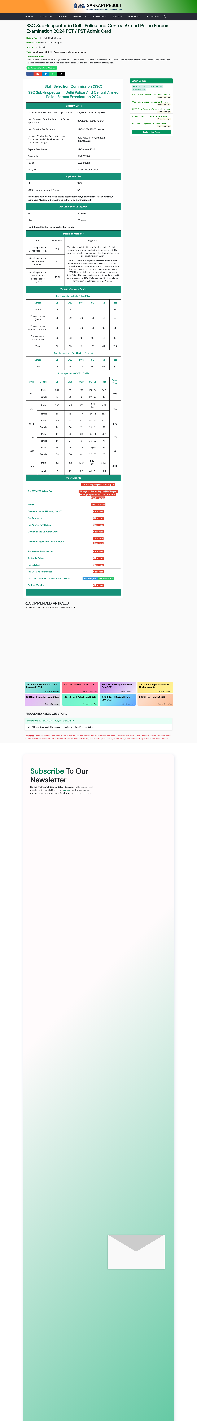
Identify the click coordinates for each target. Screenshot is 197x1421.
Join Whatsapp (106, 578)
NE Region (96, 494)
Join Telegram (90, 578)
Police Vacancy (61, 52)
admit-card (37, 52)
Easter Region (98, 491)
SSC (47, 52)
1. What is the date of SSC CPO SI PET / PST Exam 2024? (50, 721)
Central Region (89, 484)
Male (93, 504)
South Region (98, 497)
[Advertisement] (93, 645)
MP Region (84, 491)
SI (51, 52)
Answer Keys (100, 16)
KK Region (85, 494)
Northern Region (106, 484)
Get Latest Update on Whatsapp (43, 68)
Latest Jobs (46, 16)
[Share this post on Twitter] (61, 74)
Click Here (98, 511)
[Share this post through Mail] (38, 74)
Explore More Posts (151, 132)
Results (63, 16)
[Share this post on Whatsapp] (53, 74)
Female (101, 504)
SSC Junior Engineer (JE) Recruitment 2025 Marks (155, 124)
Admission (135, 16)
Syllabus (118, 16)
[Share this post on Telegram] (46, 74)
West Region (109, 494)
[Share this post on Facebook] (30, 74)
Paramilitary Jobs (77, 52)
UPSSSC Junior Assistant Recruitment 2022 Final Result (158, 117)
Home (30, 16)
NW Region (111, 491)
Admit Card (81, 16)
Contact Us (153, 16)
